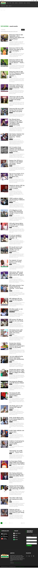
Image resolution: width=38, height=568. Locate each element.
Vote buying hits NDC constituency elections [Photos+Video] (15, 394)
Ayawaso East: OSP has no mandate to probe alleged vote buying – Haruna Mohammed (16, 162)
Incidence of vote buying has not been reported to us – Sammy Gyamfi (16, 442)
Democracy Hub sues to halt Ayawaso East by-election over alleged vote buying (16, 110)
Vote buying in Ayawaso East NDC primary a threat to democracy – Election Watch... (16, 136)
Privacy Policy (22, 566)
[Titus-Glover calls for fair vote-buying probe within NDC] (4, 501)
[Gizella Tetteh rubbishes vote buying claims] (4, 433)
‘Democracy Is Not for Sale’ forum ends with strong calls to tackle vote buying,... (16, 98)
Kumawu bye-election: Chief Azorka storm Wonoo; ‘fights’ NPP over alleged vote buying (17, 371)
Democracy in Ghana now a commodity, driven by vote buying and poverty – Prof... (16, 86)
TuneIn (16, 535)
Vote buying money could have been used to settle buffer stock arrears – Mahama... (15, 332)
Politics (13, 2)
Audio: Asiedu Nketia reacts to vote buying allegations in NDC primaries (16, 419)
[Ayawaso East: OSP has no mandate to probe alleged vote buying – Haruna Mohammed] (4, 163)
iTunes (16, 537)
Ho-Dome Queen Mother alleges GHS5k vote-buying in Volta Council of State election (17, 463)
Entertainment (21, 2)
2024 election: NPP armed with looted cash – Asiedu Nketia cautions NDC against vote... (16, 274)
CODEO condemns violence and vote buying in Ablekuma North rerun (16, 200)
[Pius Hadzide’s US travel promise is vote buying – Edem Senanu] (4, 263)
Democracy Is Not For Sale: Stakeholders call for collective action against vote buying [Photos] (16, 37)
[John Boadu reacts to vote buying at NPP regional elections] (4, 409)
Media (7, 5)
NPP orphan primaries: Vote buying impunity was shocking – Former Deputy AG (16, 287)
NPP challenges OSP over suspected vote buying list (16, 299)
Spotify (16, 539)
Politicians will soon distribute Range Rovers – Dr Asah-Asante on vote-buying (16, 511)
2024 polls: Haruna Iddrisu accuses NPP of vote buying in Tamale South (16, 225)
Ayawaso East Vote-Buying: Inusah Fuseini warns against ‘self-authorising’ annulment (16, 487)
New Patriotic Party (12, 311)
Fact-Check (28, 2)
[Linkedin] (33, 0)
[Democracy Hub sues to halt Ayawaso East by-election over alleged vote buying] (4, 111)
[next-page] (12, 523)
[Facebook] (31, 0)
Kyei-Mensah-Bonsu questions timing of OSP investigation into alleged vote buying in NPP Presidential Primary (15, 122)
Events (10, 40)
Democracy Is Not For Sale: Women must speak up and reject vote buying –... (16, 49)
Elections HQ (3, 5)
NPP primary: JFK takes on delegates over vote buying (16, 320)
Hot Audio (11, 373)
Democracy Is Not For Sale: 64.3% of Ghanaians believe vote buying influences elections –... (16, 74)
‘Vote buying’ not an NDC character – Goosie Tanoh (15, 451)
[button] (36, 2)
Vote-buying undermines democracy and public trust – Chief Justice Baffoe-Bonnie (16, 474)
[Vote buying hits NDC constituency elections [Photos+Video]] (4, 396)
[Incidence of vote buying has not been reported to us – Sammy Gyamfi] (4, 444)
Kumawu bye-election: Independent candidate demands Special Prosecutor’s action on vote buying (17, 345)
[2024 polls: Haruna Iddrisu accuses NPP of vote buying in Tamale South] (4, 226)
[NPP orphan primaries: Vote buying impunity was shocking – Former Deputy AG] (4, 288)
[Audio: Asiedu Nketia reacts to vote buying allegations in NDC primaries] (4, 420)
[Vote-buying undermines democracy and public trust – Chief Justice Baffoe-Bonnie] (4, 476)
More (10, 5)
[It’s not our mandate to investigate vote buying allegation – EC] (4, 238)
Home (8, 2)
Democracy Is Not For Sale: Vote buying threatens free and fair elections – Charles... (17, 61)
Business (16, 2)
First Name (28, 539)
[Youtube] (36, 0)
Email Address (28, 536)
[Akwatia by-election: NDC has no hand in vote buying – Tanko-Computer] (4, 188)
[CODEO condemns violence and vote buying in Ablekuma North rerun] (4, 201)
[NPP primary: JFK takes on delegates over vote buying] (4, 322)
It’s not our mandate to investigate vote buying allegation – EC (15, 237)
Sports (25, 2)
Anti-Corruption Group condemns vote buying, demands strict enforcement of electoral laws (16, 149)
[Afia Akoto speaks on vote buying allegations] (4, 312)
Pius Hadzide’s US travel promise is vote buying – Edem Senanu (15, 262)
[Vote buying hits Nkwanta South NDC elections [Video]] (4, 384)
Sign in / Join (2, 0)
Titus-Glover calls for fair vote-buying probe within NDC (16, 499)
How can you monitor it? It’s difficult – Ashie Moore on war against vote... (16, 175)
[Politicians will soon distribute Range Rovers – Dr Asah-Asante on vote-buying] (4, 512)
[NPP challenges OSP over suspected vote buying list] (4, 301)
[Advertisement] (19, 18)
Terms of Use (18, 566)
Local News (11, 100)
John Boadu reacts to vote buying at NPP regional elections (16, 407)
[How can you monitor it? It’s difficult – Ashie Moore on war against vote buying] (4, 176)
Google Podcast (17, 533)
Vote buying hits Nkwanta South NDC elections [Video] (16, 382)
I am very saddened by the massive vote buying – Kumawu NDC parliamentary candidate (16, 358)
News (10, 2)
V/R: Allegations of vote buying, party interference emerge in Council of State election (16, 212)
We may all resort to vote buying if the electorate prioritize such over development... (15, 249)
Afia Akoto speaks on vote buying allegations (16, 309)
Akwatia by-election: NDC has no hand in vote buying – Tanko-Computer (17, 187)
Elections (11, 177)
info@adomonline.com (17, 562)
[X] (35, 0)
